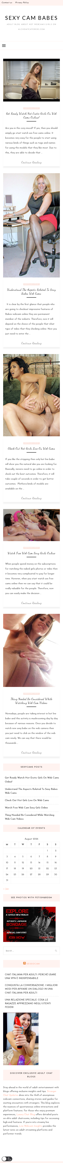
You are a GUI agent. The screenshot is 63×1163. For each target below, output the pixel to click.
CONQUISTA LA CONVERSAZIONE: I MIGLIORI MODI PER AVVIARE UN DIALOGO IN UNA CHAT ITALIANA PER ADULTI (31, 989)
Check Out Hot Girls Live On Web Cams (31, 448)
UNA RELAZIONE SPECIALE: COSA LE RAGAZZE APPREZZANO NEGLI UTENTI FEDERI (28, 1003)
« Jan (6, 889)
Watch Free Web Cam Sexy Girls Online (31, 553)
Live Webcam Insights (30, 1126)
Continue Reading (31, 162)
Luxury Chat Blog (25, 1114)
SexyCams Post (31, 108)
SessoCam (33, 964)
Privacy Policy (22, 3)
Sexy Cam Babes (31, 18)
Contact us (7, 3)
